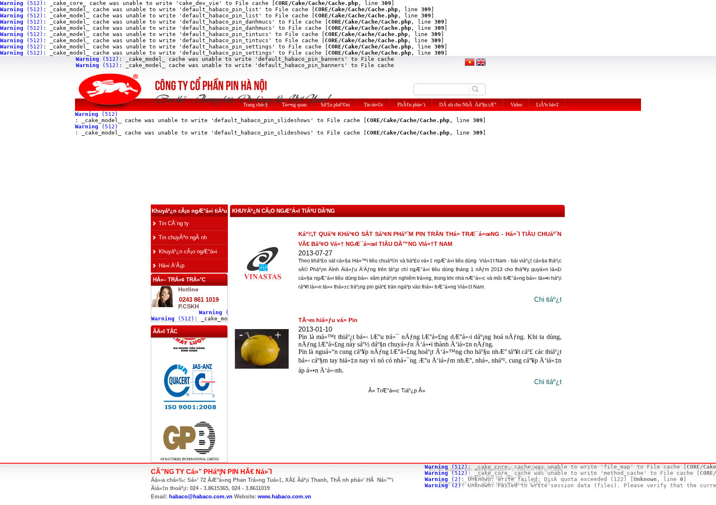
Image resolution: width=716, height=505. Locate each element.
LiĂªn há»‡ (547, 105)
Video (516, 105)
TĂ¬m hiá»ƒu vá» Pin (328, 320)
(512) (21, 3)
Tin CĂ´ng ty (174, 223)
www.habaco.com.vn (284, 496)
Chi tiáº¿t (547, 299)
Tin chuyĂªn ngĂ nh (183, 237)
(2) (443, 479)
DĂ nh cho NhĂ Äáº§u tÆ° (467, 105)
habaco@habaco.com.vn (200, 496)
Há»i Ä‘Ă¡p (171, 265)
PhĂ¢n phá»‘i (411, 105)
